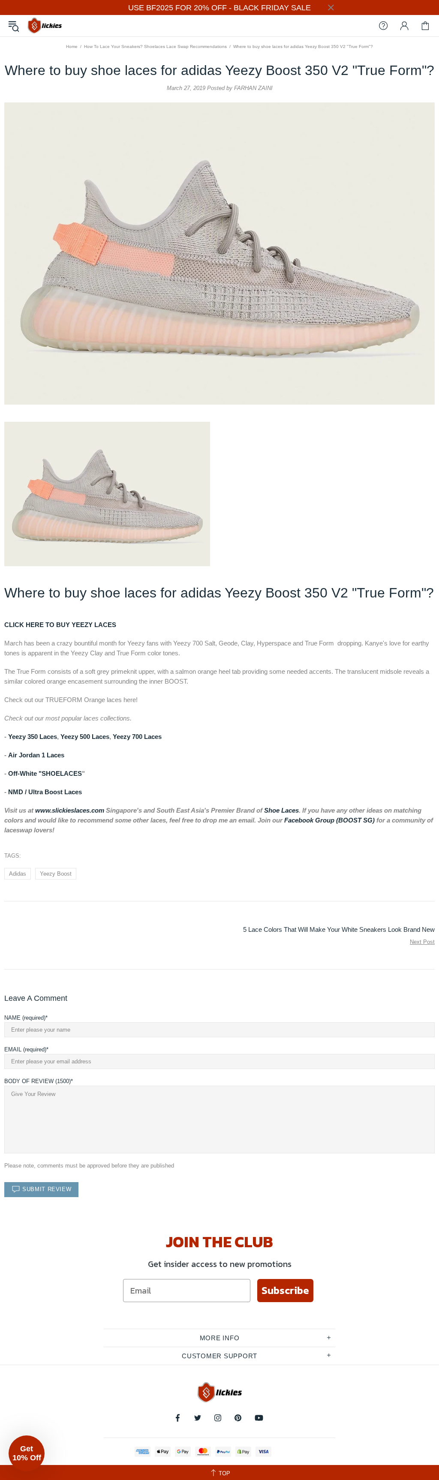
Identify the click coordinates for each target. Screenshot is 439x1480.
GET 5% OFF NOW (220, 842)
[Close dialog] (305, 624)
